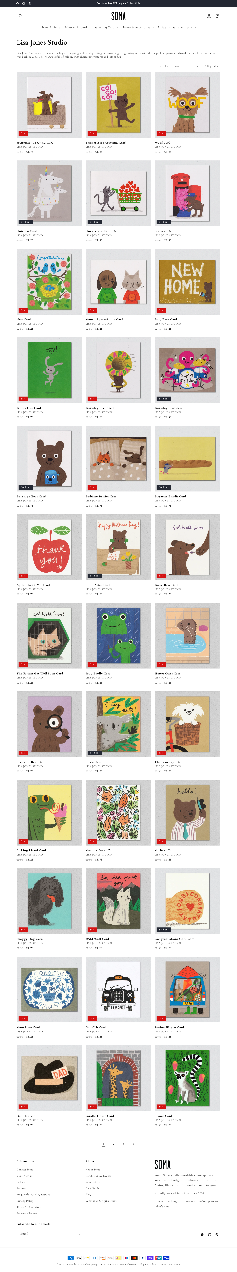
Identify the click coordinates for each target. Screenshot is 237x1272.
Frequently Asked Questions (33, 1194)
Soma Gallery (72, 1264)
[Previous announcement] (78, 3)
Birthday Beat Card (169, 408)
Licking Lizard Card (31, 850)
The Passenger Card (169, 762)
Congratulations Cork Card (175, 939)
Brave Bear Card (166, 585)
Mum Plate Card (28, 1027)
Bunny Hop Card (29, 408)
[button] (21, 16)
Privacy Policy (25, 1201)
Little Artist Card (98, 585)
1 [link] (103, 1144)
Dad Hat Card (27, 1116)
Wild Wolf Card (97, 939)
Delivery (22, 1182)
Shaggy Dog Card (30, 939)
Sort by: (164, 66)
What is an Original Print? (102, 1201)
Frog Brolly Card (98, 673)
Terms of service (128, 1264)
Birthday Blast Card (100, 408)
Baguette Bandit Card (170, 496)
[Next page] (133, 1144)
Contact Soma (25, 1169)
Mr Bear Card (164, 850)
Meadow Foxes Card (100, 850)
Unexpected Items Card (103, 231)
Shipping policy (148, 1264)
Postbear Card (165, 231)
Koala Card (94, 762)
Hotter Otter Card (168, 673)
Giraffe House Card (100, 1116)
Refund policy (90, 1264)
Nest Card (24, 319)
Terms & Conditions (29, 1207)
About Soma (93, 1169)
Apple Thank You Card (33, 585)
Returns (21, 1188)
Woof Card (162, 143)
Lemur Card (163, 1116)
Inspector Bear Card (31, 762)
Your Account (25, 1176)
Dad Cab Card (96, 1027)
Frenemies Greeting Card (35, 143)
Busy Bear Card (166, 319)
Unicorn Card (27, 231)
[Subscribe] (79, 1234)
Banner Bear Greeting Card (106, 143)
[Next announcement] (158, 3)
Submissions (93, 1182)
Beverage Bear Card (31, 496)
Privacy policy (108, 1264)
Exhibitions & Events (98, 1176)
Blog (88, 1194)
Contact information (170, 1264)
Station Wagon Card (169, 1027)
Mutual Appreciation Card (104, 319)
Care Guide (92, 1188)
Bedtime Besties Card (101, 496)
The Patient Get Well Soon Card (40, 673)
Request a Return (27, 1213)
